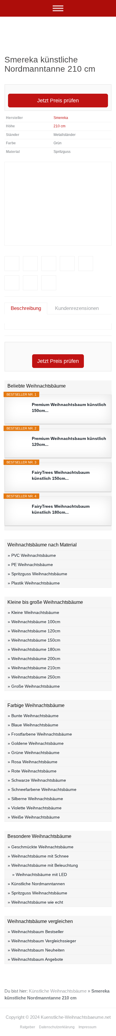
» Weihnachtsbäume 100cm (34, 621)
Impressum (87, 1027)
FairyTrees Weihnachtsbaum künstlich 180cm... (61, 509)
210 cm (59, 126)
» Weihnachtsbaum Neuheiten (36, 950)
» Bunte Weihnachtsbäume (33, 715)
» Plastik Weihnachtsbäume (34, 583)
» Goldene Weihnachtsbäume (36, 743)
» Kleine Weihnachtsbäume (33, 612)
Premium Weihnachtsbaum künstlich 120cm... (69, 441)
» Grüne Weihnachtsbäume (33, 752)
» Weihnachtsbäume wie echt (35, 902)
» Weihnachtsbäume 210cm (34, 667)
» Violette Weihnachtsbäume (35, 807)
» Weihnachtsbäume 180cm (34, 649)
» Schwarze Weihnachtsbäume (37, 780)
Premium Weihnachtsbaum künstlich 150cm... (69, 407)
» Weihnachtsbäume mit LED (39, 874)
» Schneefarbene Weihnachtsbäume (42, 789)
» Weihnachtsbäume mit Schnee (38, 856)
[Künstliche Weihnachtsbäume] (58, 31)
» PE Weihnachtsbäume (30, 564)
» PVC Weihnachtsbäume (32, 555)
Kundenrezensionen (77, 308)
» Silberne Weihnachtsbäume (35, 798)
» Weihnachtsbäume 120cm (34, 631)
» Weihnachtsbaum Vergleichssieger (42, 940)
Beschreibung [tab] (26, 308)
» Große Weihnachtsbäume (34, 686)
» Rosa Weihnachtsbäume (32, 761)
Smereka (61, 118)
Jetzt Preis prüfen (58, 101)
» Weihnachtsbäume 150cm (34, 640)
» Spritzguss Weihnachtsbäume (37, 573)
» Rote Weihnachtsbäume (32, 771)
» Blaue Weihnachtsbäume (33, 724)
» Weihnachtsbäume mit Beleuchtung (43, 865)
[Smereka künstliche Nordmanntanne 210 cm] (58, 203)
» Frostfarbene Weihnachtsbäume (40, 734)
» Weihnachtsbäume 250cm (34, 677)
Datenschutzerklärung (57, 1027)
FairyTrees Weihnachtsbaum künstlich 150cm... (61, 475)
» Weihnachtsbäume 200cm (34, 658)
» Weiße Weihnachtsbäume (34, 817)
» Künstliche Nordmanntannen (36, 883)
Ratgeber (27, 1027)
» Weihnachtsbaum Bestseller (36, 931)
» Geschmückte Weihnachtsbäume (40, 846)
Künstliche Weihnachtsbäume (58, 991)
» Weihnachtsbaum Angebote (35, 959)
